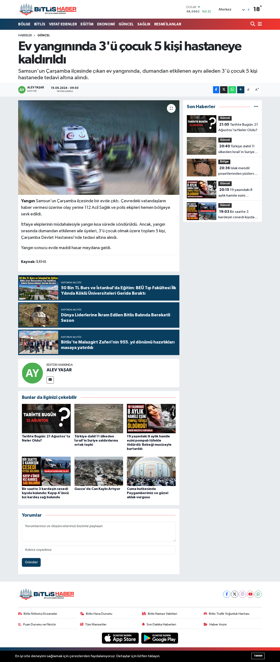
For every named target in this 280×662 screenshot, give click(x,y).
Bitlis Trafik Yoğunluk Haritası (229, 613)
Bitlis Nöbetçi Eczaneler (40, 613)
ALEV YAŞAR (59, 370)
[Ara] (253, 24)
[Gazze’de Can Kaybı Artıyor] (98, 471)
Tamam (258, 656)
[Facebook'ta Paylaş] (216, 89)
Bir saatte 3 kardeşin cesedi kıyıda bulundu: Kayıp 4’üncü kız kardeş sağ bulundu (45, 493)
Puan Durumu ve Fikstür (39, 624)
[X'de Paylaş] (224, 89)
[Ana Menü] (259, 24)
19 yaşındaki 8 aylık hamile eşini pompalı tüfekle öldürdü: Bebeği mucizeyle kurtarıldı (235, 193)
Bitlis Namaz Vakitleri (162, 613)
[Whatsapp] (258, 594)
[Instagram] (242, 594)
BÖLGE (24, 24)
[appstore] (120, 638)
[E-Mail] (50, 380)
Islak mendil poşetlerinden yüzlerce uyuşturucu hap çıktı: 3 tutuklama (237, 171)
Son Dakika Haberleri (161, 624)
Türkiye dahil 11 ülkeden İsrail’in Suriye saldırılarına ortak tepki (96, 440)
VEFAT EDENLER (63, 24)
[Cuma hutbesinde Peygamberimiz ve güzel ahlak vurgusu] (151, 471)
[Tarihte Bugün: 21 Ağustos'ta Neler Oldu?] (46, 418)
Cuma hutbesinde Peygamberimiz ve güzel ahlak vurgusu (147, 493)
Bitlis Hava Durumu (99, 613)
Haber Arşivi (218, 624)
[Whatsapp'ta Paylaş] (232, 89)
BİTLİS (39, 24)
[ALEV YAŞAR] (32, 373)
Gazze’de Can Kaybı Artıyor (97, 489)
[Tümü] (256, 107)
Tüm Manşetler (96, 624)
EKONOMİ (106, 24)
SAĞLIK (143, 24)
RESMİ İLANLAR (167, 24)
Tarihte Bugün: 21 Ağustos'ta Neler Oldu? (238, 127)
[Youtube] (250, 594)
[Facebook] (226, 594)
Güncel (43, 35)
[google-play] (159, 638)
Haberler (25, 35)
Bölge (224, 161)
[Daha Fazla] (240, 89)
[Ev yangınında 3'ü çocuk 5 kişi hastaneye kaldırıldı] (98, 147)
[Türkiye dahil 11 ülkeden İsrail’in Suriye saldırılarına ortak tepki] (98, 418)
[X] (234, 594)
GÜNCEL (126, 24)
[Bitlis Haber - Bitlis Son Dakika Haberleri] (47, 9)
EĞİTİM (86, 24)
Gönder (31, 562)
